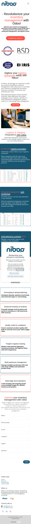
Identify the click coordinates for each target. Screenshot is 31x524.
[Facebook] (2, 511)
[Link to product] (7, 51)
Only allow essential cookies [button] (15, 276)
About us (3, 481)
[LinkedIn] (6, 511)
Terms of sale (5, 484)
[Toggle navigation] (28, 3)
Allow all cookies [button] (14, 273)
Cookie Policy (15, 518)
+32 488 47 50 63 (8, 507)
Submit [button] (26, 462)
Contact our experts (15, 38)
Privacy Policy (5, 482)
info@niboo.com (7, 506)
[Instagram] (10, 511)
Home (3, 479)
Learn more (15, 105)
